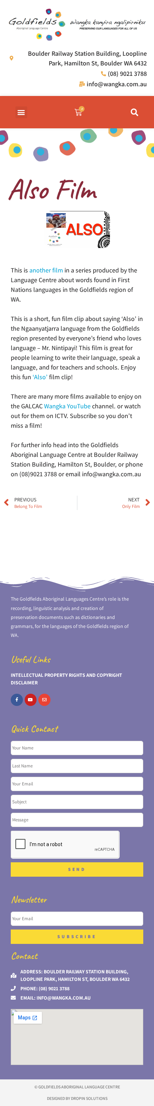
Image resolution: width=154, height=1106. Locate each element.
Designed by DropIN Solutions (77, 1098)
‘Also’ (41, 377)
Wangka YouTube (67, 406)
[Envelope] (44, 700)
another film (46, 270)
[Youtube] (31, 700)
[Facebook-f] (17, 700)
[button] (21, 112)
